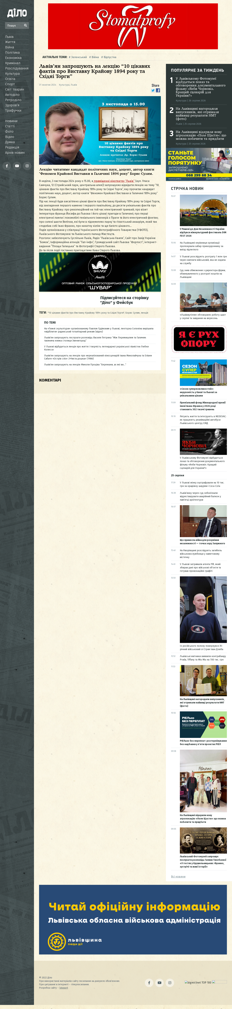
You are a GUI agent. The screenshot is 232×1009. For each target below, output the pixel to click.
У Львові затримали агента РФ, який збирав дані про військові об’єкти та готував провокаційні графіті (200, 567)
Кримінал (12, 63)
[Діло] (17, 13)
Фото (9, 131)
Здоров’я (12, 105)
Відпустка (110, 57)
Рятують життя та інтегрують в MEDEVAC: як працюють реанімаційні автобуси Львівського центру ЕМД (203, 420)
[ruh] (199, 352)
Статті (10, 126)
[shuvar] (100, 290)
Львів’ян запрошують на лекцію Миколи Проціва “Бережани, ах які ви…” (85, 364)
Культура (12, 73)
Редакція (12, 147)
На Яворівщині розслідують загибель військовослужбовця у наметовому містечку (201, 554)
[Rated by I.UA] (219, 982)
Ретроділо (13, 100)
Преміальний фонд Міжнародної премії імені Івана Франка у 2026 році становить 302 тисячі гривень (203, 406)
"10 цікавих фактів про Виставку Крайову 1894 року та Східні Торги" (86, 312)
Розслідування (17, 68)
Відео (9, 137)
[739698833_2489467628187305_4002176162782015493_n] (133, 48)
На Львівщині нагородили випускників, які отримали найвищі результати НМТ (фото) (197, 114)
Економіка (13, 58)
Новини (11, 121)
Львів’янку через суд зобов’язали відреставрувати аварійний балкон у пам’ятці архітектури (200, 496)
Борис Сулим (132, 312)
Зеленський (79, 57)
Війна (9, 47)
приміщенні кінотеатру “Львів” (114, 181)
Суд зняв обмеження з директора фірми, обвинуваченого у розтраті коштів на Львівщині (203, 274)
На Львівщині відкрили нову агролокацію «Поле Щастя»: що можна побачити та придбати (201, 135)
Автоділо (12, 94)
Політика (12, 52)
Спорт (10, 84)
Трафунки (13, 110)
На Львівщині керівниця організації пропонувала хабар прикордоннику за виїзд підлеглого (201, 246)
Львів (9, 36)
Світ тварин (14, 89)
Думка (10, 142)
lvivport (63, 987)
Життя (10, 42)
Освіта (10, 79)
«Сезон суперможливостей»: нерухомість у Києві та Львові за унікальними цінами (198, 392)
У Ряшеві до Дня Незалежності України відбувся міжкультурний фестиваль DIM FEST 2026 (203, 232)
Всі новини (178, 876)
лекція (144, 312)
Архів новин (15, 152)
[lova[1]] (133, 953)
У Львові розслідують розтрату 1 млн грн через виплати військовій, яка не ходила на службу (203, 260)
